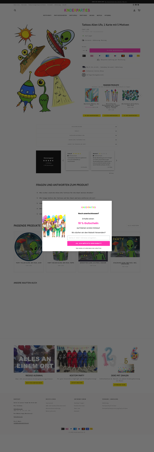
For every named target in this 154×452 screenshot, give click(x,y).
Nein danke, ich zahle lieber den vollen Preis (88, 248)
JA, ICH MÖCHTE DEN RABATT (89, 243)
